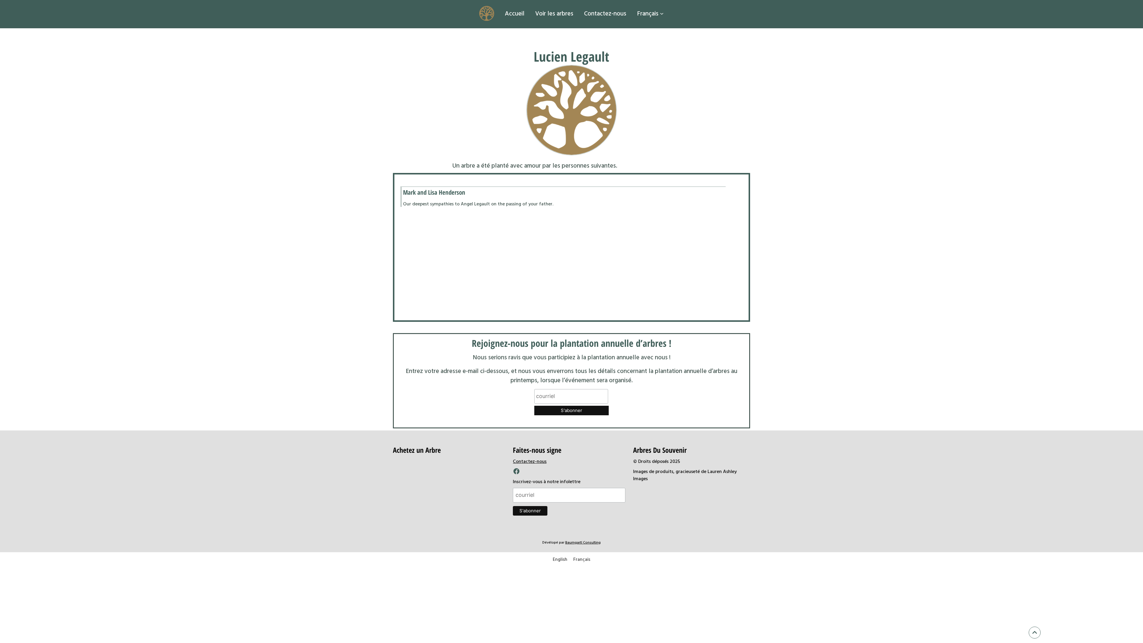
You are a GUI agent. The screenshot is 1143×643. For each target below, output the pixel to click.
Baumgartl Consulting (583, 542)
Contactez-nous (529, 461)
